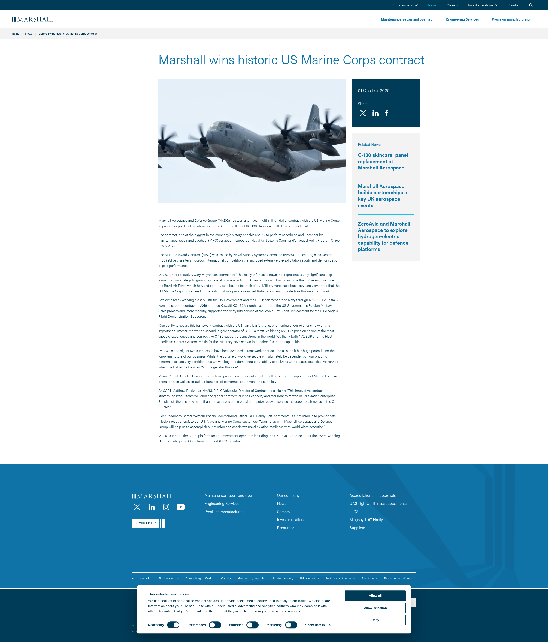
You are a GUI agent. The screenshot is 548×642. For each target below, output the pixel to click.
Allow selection (375, 608)
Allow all (375, 595)
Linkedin (375, 113)
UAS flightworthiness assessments (378, 503)
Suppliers (357, 527)
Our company (403, 5)
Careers (452, 5)
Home (15, 33)
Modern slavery (283, 578)
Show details (315, 625)
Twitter (363, 113)
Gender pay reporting (252, 578)
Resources (285, 527)
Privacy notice (309, 578)
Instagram (166, 507)
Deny (375, 620)
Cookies (226, 578)
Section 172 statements (340, 578)
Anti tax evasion (142, 578)
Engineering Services (462, 19)
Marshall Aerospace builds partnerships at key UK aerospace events (383, 195)
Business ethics (169, 578)
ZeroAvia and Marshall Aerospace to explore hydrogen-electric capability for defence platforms (384, 236)
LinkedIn (151, 507)
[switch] (215, 624)
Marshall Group (45, 19)
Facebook (386, 113)
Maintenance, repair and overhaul (407, 19)
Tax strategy (369, 578)
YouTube (181, 507)
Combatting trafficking (200, 578)
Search (531, 5)
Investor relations (480, 5)
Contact (515, 5)
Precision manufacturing (511, 19)
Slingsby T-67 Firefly (366, 519)
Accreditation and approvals (373, 495)
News (432, 5)
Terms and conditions (398, 578)
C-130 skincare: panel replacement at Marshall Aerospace (383, 161)
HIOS (354, 511)
